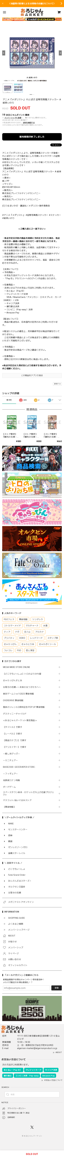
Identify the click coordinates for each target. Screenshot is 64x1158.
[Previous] (3, 52)
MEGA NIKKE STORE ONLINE (16, 667)
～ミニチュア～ (10, 760)
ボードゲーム (9, 787)
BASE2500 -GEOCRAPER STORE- (19, 767)
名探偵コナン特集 (11, 780)
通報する (57, 384)
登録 (56, 988)
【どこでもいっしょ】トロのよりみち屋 (23, 674)
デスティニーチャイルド (14, 714)
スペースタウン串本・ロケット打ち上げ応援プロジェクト (28, 793)
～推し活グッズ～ (11, 753)
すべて (9, 400)
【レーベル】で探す (12, 734)
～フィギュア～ (10, 773)
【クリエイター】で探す (14, 747)
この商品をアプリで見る (32, 375)
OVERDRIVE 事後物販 (13, 700)
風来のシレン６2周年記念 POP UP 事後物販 (24, 707)
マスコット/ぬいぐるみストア (17, 800)
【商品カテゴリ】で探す (14, 740)
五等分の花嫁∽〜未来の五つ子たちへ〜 (23, 687)
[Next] (60, 52)
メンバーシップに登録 (12, 118)
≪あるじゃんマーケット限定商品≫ (20, 720)
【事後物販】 (9, 807)
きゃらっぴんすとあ (12, 680)
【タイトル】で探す (12, 727)
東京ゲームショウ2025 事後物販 (19, 694)
